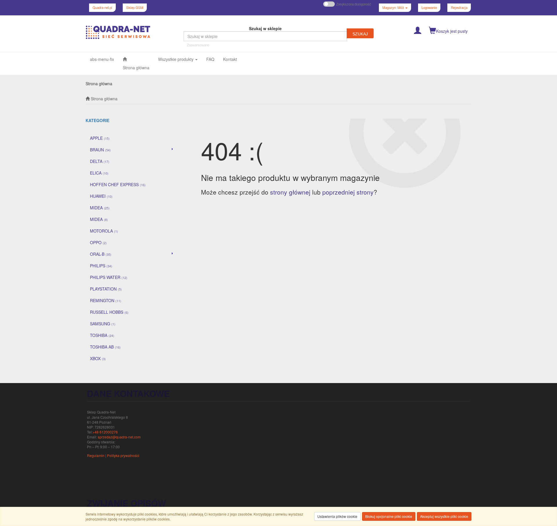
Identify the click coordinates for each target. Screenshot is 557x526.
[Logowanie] (417, 30)
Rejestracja (459, 7)
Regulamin (95, 455)
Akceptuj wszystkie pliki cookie (444, 516)
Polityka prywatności (123, 455)
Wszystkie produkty (176, 59)
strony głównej (290, 192)
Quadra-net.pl (102, 7)
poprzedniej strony (348, 192)
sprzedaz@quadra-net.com (119, 436)
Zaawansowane (198, 45)
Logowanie (429, 7)
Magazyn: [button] (393, 7)
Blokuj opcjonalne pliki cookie (388, 516)
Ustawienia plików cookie (337, 516)
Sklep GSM (134, 7)
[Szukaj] (360, 33)
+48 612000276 (105, 431)
